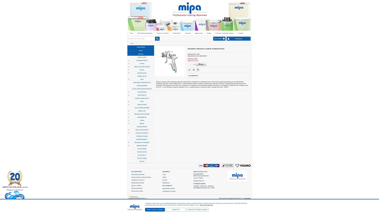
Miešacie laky (142, 111)
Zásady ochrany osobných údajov (141, 177)
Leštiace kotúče (142, 152)
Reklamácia (177, 33)
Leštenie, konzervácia (142, 133)
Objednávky (166, 183)
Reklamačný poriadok (137, 183)
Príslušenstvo (142, 95)
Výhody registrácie (137, 188)
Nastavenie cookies (137, 191)
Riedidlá (142, 123)
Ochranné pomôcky (142, 60)
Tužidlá (142, 120)
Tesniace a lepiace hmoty (142, 98)
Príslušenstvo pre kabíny (142, 142)
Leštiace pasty (142, 155)
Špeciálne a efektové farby (142, 114)
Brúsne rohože (141, 73)
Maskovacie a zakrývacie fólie (142, 82)
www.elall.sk (247, 198)
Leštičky (141, 161)
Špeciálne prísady (142, 126)
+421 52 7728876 (198, 178)
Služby (209, 33)
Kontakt (188, 33)
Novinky (140, 54)
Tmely (142, 101)
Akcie (140, 50)
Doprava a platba (163, 33)
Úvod (131, 43)
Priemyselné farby (142, 145)
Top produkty (141, 47)
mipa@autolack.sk (198, 181)
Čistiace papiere (141, 92)
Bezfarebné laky (142, 117)
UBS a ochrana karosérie (142, 107)
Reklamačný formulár (168, 188)
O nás (131, 33)
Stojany (141, 63)
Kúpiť (201, 64)
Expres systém (142, 57)
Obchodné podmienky (145, 33)
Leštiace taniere (142, 158)
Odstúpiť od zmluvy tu (137, 180)
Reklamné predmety (142, 139)
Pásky (142, 79)
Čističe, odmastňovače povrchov (142, 89)
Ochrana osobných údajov (224, 33)
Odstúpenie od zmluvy (169, 191)
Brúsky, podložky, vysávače (142, 66)
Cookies (240, 33)
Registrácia (199, 33)
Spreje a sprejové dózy (142, 130)
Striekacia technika (142, 136)
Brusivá (142, 70)
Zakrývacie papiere (142, 85)
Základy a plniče (142, 104)
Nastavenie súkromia (206, 205)
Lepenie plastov (142, 76)
